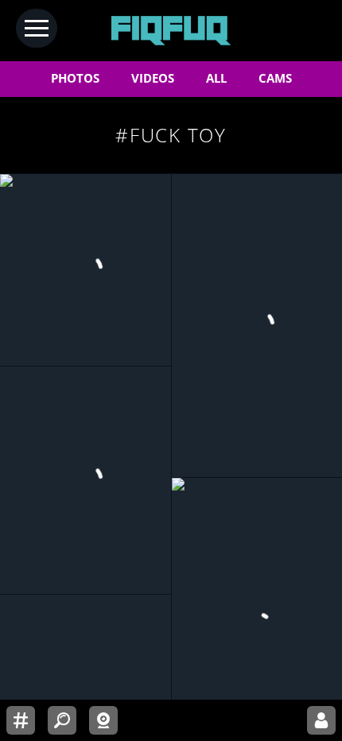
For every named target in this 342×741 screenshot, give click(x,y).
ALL (216, 78)
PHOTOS (75, 78)
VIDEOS (152, 78)
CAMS (275, 78)
